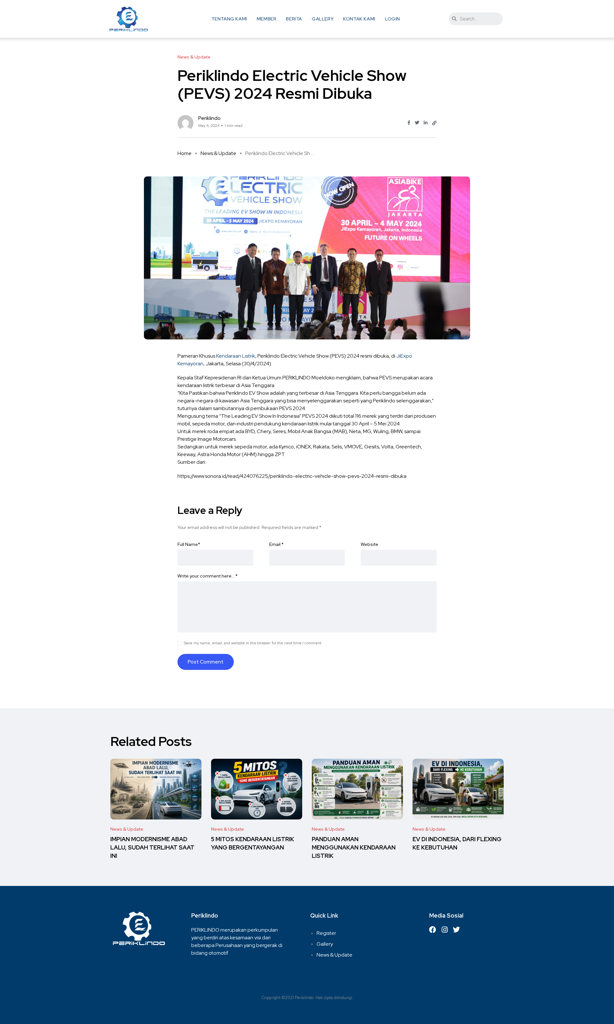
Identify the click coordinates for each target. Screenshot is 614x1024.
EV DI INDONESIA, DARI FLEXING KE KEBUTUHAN (457, 843)
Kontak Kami (359, 19)
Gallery (323, 19)
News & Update (218, 153)
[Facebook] (432, 929)
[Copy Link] (434, 123)
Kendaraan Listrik (235, 356)
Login (392, 19)
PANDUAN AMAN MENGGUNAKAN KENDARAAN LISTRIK (354, 848)
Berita (294, 19)
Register (326, 933)
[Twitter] (456, 929)
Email (276, 544)
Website (369, 544)
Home (184, 153)
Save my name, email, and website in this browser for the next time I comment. (253, 643)
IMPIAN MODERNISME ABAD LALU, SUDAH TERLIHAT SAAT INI (152, 848)
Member (267, 19)
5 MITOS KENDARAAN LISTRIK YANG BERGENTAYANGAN (252, 843)
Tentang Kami (229, 19)
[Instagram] (444, 929)
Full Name (188, 544)
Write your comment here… (207, 576)
